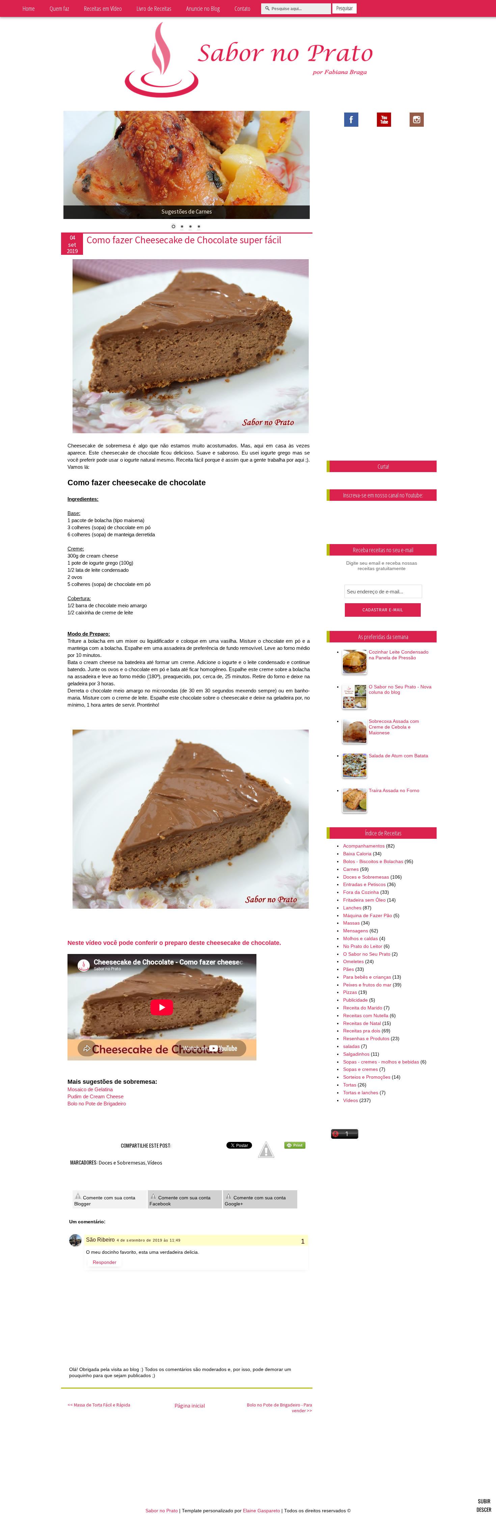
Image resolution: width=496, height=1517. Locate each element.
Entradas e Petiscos (364, 884)
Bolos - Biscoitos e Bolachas (373, 861)
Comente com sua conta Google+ (255, 1200)
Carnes (351, 869)
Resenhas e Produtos (366, 1038)
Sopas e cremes (360, 1069)
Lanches (352, 907)
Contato (242, 8)
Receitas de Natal (362, 1023)
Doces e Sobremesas (122, 1162)
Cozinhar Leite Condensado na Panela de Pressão (399, 654)
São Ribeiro (100, 1240)
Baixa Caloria (357, 853)
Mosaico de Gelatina (90, 1089)
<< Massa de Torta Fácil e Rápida (98, 1405)
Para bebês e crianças (367, 977)
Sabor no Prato (161, 1510)
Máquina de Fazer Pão (367, 915)
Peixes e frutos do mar (367, 984)
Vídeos (154, 1162)
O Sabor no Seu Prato (366, 954)
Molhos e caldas (360, 938)
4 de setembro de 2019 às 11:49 (149, 1240)
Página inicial (189, 1405)
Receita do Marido (362, 1007)
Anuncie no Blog (203, 8)
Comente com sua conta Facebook (180, 1200)
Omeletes (353, 961)
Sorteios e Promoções (366, 1077)
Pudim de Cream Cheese (95, 1096)
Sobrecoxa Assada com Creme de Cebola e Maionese (394, 726)
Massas (351, 923)
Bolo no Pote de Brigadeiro (96, 1103)
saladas (351, 1046)
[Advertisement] (387, 187)
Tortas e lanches (360, 1092)
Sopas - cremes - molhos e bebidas (381, 1062)
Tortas (349, 1084)
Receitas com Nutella (365, 1015)
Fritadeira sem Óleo (364, 900)
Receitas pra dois (361, 1030)
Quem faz (59, 8)
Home (29, 8)
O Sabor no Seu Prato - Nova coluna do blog (400, 689)
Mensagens (355, 930)
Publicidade (355, 1000)
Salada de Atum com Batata (398, 755)
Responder (104, 1262)
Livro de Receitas (154, 8)
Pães (348, 969)
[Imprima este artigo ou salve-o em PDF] (294, 1147)
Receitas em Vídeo (103, 8)
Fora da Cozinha (361, 892)
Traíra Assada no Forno (394, 790)
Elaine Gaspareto (261, 1510)
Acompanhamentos (364, 846)
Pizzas (350, 992)
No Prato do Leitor (362, 946)
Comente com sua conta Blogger (104, 1200)
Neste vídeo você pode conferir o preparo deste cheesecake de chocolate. (174, 942)
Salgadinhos (356, 1054)
